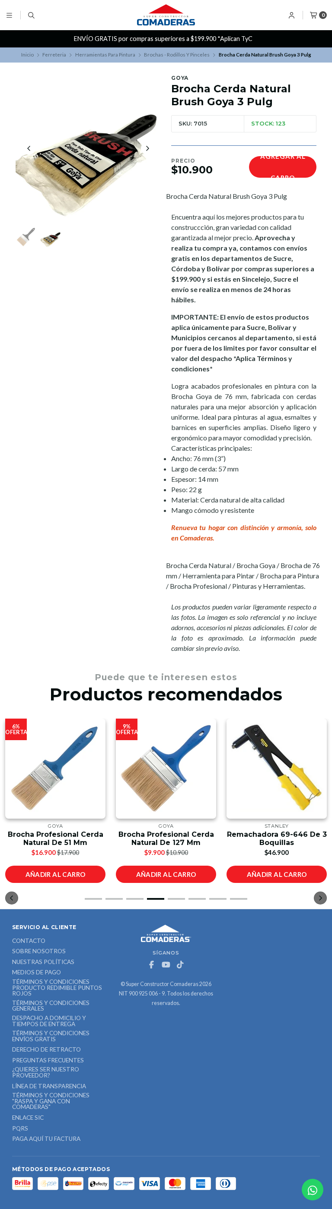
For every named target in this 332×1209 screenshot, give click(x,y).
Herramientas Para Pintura (105, 54)
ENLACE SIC (28, 1118)
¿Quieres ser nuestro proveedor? (45, 1072)
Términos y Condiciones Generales (50, 1006)
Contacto (28, 941)
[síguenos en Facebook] (151, 965)
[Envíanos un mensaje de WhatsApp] (312, 1189)
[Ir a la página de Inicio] (166, 15)
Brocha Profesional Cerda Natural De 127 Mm (166, 838)
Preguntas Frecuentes (48, 1061)
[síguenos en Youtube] (166, 965)
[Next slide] (147, 148)
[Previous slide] (28, 148)
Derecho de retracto (46, 1050)
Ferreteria (54, 54)
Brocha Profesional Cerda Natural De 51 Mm (55, 838)
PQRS (20, 1129)
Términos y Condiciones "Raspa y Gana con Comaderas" (50, 1101)
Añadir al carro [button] (56, 874)
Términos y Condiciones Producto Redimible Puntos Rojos (57, 988)
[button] (93, 899)
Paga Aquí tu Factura (46, 1139)
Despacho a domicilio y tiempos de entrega (49, 1021)
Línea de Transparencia (49, 1086)
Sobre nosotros (39, 951)
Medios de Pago (36, 973)
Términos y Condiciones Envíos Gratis (50, 1036)
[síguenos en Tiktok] (180, 965)
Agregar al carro (283, 167)
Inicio (27, 54)
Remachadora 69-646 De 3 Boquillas (277, 838)
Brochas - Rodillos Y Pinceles (177, 54)
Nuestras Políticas (43, 962)
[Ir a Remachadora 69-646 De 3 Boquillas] (277, 769)
